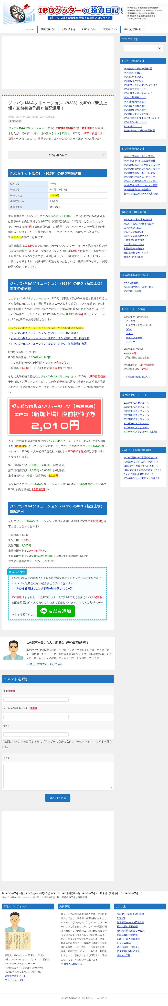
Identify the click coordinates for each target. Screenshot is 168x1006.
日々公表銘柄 (124, 943)
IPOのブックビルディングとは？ (141, 85)
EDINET (121, 918)
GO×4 (129, 329)
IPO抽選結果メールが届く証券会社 (142, 164)
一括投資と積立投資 (134, 240)
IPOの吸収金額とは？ (135, 110)
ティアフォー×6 (134, 337)
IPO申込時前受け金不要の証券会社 (142, 169)
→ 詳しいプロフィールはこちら (44, 664)
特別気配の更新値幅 (127, 926)
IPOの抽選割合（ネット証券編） (141, 173)
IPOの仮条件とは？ (134, 81)
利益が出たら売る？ (134, 248)
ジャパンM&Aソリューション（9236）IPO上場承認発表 (45, 333)
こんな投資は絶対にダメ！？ (139, 474)
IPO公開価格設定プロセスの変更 (141, 185)
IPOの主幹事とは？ (134, 76)
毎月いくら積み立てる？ (136, 236)
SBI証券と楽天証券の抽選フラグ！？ (143, 470)
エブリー (130, 341)
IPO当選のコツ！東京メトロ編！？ (142, 478)
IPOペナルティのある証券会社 (139, 160)
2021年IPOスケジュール (136, 411)
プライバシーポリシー (16, 980)
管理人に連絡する (73, 963)
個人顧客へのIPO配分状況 (130, 922)
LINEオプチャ (89, 29)
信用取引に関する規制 (128, 951)
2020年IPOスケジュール (136, 407)
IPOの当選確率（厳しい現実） (139, 156)
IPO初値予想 (15, 121)
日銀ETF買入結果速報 (128, 939)
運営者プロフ (110, 29)
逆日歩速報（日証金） (128, 947)
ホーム (30, 29)
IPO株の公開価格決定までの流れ (141, 181)
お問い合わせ (68, 29)
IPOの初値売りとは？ (135, 101)
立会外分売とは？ (133, 126)
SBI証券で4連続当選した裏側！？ (141, 466)
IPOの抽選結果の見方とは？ (138, 93)
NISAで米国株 (131, 282)
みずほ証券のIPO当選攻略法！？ (141, 457)
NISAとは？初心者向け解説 (138, 219)
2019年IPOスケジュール (136, 402)
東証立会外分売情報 (127, 934)
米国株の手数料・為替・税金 (139, 287)
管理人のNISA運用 (133, 256)
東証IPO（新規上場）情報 (130, 914)
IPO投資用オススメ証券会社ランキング (44, 588)
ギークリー (131, 321)
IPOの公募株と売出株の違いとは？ (142, 118)
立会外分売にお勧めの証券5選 (139, 130)
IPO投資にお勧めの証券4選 (138, 68)
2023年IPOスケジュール (136, 419)
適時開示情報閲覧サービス (131, 930)
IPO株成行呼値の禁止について (139, 177)
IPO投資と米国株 (132, 291)
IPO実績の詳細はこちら (138, 376)
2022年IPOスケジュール (136, 415)
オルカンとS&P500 (134, 232)
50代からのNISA (132, 228)
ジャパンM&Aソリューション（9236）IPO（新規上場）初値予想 (50, 338)
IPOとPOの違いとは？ (135, 122)
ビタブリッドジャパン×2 (139, 325)
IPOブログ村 (123, 955)
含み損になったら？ (134, 244)
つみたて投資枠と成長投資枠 (139, 223)
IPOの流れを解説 (132, 72)
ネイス (129, 333)
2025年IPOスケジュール (136, 427)
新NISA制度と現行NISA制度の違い (141, 193)
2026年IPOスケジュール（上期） (141, 431)
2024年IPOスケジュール (136, 423)
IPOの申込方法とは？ (135, 89)
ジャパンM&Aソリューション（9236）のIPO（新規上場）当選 (49, 343)
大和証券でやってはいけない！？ (141, 461)
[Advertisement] (58, 63)
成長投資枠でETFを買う (136, 252)
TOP (30, 893)
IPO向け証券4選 (132, 29)
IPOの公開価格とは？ (135, 97)
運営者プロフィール (15, 976)
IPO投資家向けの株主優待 (137, 189)
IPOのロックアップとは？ (137, 114)
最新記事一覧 (48, 29)
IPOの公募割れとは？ (135, 105)
